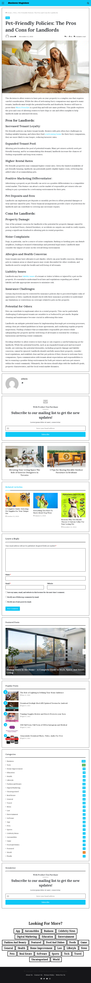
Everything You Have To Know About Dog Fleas (43, 511)
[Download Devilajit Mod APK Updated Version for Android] (11, 706)
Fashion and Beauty (14, 784)
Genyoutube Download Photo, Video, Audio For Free (41, 736)
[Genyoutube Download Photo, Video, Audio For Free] (11, 739)
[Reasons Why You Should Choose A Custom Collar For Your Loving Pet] (73, 505)
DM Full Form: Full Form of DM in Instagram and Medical (43, 725)
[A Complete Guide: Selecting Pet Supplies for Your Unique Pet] (17, 500)
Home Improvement (15, 769)
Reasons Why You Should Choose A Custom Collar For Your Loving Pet (72, 522)
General (10, 799)
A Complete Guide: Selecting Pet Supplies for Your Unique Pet (17, 511)
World (9, 852)
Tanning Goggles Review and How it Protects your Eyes (43, 714)
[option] (45, 651)
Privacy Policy (49, 975)
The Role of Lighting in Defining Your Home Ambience (42, 693)
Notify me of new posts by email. (19, 602)
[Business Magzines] (18, 3)
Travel (9, 803)
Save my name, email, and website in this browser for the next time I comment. (36, 592)
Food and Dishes (13, 845)
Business (10, 761)
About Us (29, 975)
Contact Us (38, 975)
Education (11, 772)
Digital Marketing (13, 788)
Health (9, 776)
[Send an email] (15, 36)
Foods (9, 856)
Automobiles (12, 837)
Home (9, 13)
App (8, 822)
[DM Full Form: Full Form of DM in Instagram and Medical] (11, 728)
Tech (9, 765)
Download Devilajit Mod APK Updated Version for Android (44, 703)
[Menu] (3, 4)
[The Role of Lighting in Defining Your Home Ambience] (11, 695)
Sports (9, 829)
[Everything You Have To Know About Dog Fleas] (45, 500)
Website (50, 583)
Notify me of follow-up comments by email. (23, 597)
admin (12, 36)
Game (9, 841)
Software (10, 818)
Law (8, 810)
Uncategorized (13, 791)
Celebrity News (13, 833)
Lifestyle (10, 780)
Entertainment (12, 814)
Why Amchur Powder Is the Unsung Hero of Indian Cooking (38, 672)
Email (8, 583)
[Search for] (88, 4)
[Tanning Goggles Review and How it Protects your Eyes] (11, 717)
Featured (10, 848)
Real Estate (11, 795)
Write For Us (60, 975)
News (9, 807)
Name (8, 574)
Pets (15, 13)
